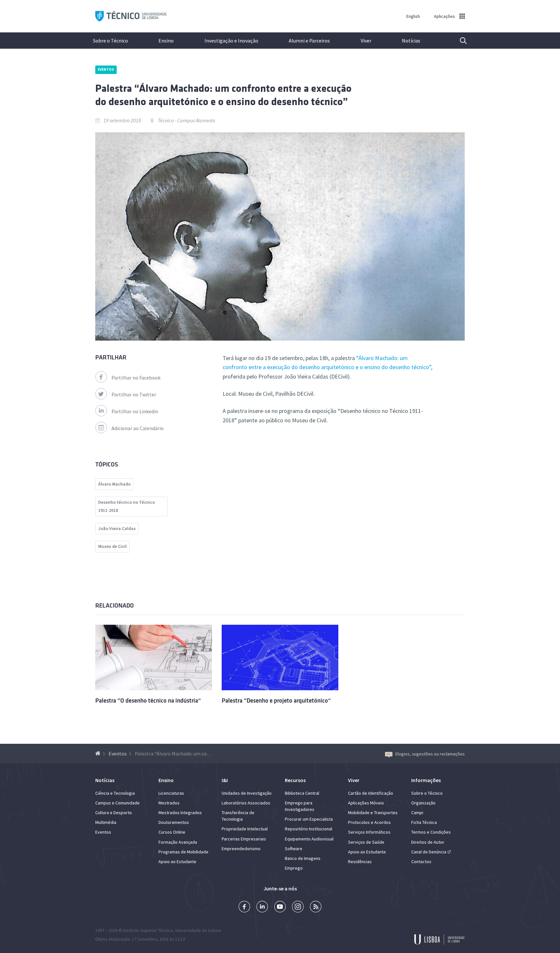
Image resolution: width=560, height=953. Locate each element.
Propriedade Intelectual (245, 829)
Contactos (421, 861)
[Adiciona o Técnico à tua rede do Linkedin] (262, 907)
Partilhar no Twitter (133, 394)
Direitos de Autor (427, 842)
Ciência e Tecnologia (115, 793)
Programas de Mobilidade (183, 852)
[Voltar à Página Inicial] (98, 753)
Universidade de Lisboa (198, 930)
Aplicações (444, 16)
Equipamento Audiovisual (309, 839)
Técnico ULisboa (131, 16)
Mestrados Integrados (180, 812)
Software (293, 848)
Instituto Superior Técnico (148, 930)
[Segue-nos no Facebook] (244, 907)
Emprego (294, 868)
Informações (426, 780)
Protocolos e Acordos (369, 822)
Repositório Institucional (308, 829)
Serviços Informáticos (369, 832)
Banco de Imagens (303, 858)
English (413, 16)
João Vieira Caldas (117, 528)
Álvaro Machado (114, 484)
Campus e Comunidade (117, 803)
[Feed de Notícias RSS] (315, 907)
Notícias (411, 40)
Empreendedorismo (241, 848)
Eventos (106, 69)
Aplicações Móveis (366, 803)
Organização (423, 803)
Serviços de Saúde (366, 842)
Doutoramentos (173, 822)
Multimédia (105, 822)
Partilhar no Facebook (135, 377)
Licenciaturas (171, 793)
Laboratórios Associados (246, 803)
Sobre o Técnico (110, 40)
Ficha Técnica (424, 822)
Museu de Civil (112, 546)
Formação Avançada (177, 842)
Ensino (166, 40)
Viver (366, 40)
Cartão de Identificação (370, 793)
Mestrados (169, 803)
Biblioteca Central (302, 793)
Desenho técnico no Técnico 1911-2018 (126, 506)
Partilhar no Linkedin (134, 411)
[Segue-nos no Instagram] (297, 907)
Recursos (295, 780)
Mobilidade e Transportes (373, 812)
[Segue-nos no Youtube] (280, 907)
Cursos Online (171, 832)
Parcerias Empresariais (244, 839)
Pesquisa (459, 40)
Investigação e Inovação (231, 40)
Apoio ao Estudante (177, 861)
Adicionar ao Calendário (137, 428)
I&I (225, 780)
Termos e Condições (431, 832)
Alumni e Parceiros (309, 40)
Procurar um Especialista (309, 819)
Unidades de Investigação (247, 793)
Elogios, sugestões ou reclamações (430, 754)
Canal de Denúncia (428, 852)
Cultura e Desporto (113, 812)
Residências (360, 861)
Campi (417, 812)
